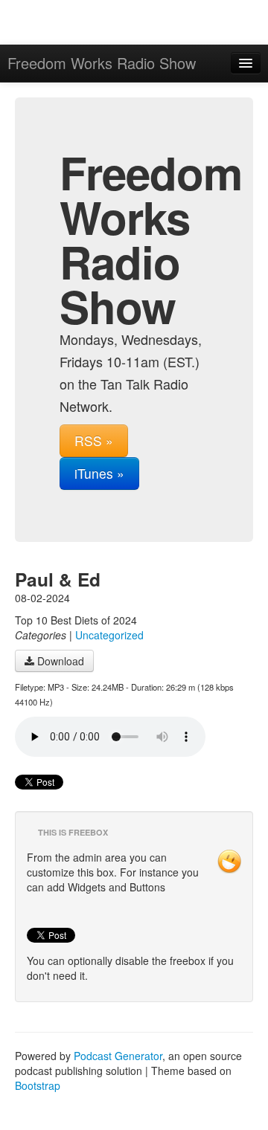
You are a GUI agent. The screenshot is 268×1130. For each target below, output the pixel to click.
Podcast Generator (118, 1055)
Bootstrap (37, 1085)
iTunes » (99, 473)
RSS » (93, 440)
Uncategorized (109, 634)
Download (59, 660)
